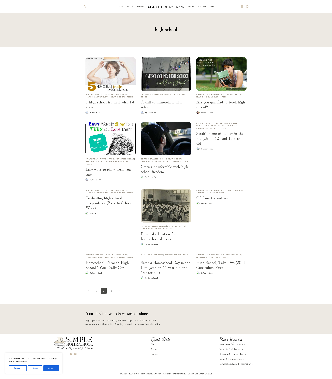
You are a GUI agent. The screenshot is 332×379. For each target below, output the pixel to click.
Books (191, 6)
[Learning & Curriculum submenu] (244, 344)
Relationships (118, 97)
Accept (51, 368)
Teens (130, 97)
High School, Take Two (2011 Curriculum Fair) (220, 264)
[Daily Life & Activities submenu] (242, 349)
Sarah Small (208, 149)
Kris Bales (96, 112)
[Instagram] (247, 6)
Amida (94, 213)
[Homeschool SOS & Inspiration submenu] (252, 364)
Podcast (202, 6)
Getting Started (94, 94)
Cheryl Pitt (152, 112)
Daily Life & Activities (96, 159)
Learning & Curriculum (97, 97)
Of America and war (212, 198)
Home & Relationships (116, 94)
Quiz (212, 6)
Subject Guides (218, 193)
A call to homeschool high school (161, 104)
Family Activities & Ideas (121, 159)
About (130, 6)
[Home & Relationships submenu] (243, 359)
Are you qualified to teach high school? (220, 104)
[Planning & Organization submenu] (245, 354)
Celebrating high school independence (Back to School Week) (108, 203)
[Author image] (87, 112)
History (227, 190)
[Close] (59, 355)
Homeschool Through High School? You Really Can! (107, 264)
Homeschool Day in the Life (210, 126)
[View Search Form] (84, 6)
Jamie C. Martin (209, 112)
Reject (35, 368)
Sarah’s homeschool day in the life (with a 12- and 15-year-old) (219, 138)
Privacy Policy (179, 373)
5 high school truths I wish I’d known (109, 104)
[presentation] (110, 74)
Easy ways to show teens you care (108, 171)
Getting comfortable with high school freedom (164, 168)
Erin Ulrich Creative (203, 373)
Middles (214, 128)
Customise (17, 368)
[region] (33, 363)
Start (120, 6)
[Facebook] (242, 6)
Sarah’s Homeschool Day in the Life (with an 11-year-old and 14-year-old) (165, 267)
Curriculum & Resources (209, 94)
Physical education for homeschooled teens (158, 235)
